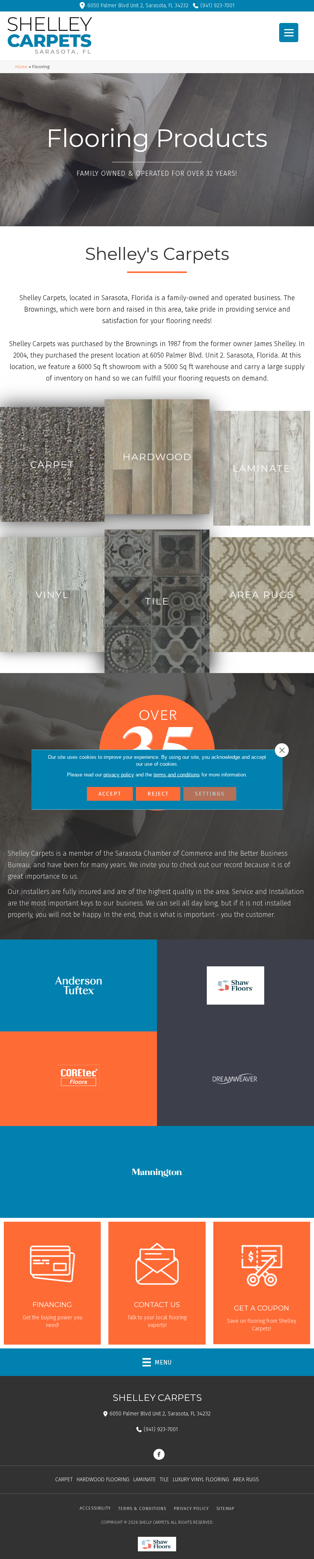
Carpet (64, 1479)
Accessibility (95, 1508)
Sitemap (225, 1508)
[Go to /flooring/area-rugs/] (261, 594)
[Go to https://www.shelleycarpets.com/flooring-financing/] (52, 1283)
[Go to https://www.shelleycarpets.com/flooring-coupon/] (261, 1283)
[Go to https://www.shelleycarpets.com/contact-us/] (156, 1283)
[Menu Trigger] (288, 32)
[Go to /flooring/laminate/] (261, 468)
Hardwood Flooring (103, 1479)
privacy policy (118, 775)
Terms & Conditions (142, 1508)
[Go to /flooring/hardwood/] (157, 456)
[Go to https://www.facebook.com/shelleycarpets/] (159, 1455)
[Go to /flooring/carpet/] (52, 464)
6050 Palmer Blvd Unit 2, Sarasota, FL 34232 (137, 5)
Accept (109, 794)
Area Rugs (246, 1479)
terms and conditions (177, 775)
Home (21, 66)
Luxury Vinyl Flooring (201, 1479)
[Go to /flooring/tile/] (157, 601)
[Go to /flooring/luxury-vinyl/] (52, 594)
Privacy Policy (191, 1508)
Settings (210, 794)
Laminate (144, 1479)
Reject (158, 794)
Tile (164, 1479)
